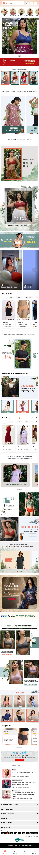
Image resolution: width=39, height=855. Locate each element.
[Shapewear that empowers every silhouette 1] (7, 407)
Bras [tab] (11, 297)
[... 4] (21, 560)
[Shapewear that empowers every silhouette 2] (22, 407)
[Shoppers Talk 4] (15, 736)
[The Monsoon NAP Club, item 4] (21, 475)
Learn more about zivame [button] (10, 804)
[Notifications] (27, 3)
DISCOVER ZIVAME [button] (7, 823)
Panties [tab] (19, 297)
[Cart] (35, 3)
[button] (31, 3)
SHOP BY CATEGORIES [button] (8, 814)
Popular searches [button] (7, 809)
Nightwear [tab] (29, 297)
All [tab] (4, 297)
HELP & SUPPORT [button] (6, 818)
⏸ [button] (37, 18)
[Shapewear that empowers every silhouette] (19, 387)
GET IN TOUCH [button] (6, 827)
